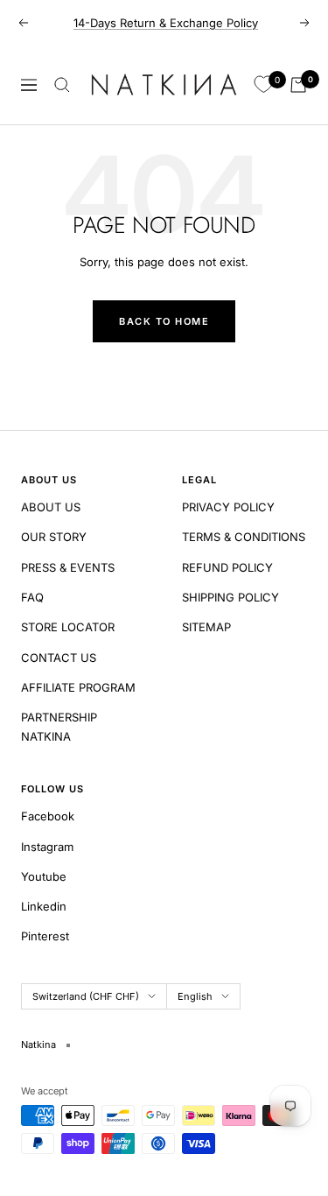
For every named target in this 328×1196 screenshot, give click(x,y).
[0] (263, 85)
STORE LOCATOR (68, 627)
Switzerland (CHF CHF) (85, 996)
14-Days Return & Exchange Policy (165, 23)
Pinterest (45, 936)
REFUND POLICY (227, 567)
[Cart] (298, 85)
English (195, 996)
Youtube (43, 876)
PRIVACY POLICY (228, 507)
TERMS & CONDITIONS (243, 537)
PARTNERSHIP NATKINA (59, 726)
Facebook (47, 816)
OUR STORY (54, 537)
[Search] (62, 85)
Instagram (47, 847)
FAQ (32, 597)
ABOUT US (50, 507)
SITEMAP (206, 627)
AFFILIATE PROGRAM (78, 687)
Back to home (164, 321)
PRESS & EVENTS (68, 567)
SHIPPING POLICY (230, 597)
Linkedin (43, 906)
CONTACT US (58, 658)
